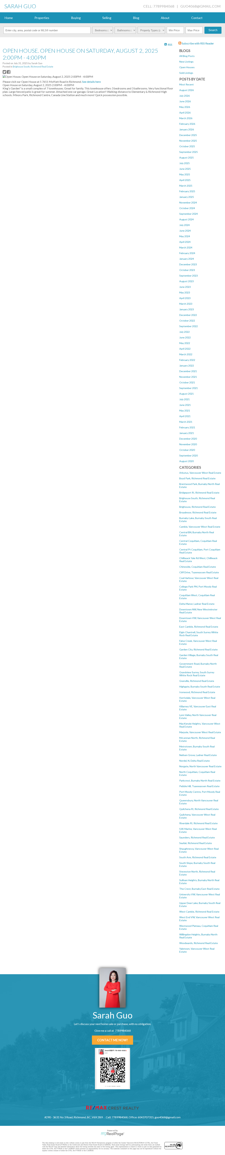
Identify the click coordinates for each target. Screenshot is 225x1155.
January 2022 (186, 365)
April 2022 (185, 348)
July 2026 (184, 95)
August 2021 (186, 393)
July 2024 (184, 224)
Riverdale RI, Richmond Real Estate (198, 823)
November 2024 (188, 202)
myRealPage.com (112, 1134)
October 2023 (187, 269)
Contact (196, 18)
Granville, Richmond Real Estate (196, 680)
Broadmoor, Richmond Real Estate (197, 512)
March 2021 (185, 421)
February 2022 (187, 359)
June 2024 (185, 230)
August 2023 (186, 281)
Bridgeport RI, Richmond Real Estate (199, 492)
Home (8, 18)
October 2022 (187, 320)
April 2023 (185, 298)
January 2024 (186, 258)
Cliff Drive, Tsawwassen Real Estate (199, 572)
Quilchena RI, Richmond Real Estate (199, 808)
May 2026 (184, 106)
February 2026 (187, 123)
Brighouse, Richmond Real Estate (197, 506)
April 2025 (185, 180)
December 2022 (188, 314)
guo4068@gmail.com (200, 6)
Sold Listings (186, 72)
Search (212, 30)
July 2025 (184, 163)
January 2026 (186, 129)
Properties (41, 18)
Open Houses (187, 67)
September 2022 (188, 326)
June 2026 (185, 101)
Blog (136, 18)
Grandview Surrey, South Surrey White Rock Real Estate (196, 674)
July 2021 (184, 399)
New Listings (186, 61)
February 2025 (187, 191)
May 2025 (184, 174)
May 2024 (184, 236)
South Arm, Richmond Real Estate (197, 857)
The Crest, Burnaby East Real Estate (199, 888)
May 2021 (184, 410)
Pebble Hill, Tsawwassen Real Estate (199, 786)
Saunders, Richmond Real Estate (197, 837)
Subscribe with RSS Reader (197, 43)
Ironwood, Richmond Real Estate (197, 692)
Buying (76, 18)
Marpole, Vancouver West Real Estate (200, 732)
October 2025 (187, 146)
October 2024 (187, 208)
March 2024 (185, 247)
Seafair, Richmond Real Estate (195, 843)
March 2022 (185, 354)
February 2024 (187, 253)
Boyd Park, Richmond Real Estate (197, 478)
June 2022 (185, 337)
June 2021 (185, 404)
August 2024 (186, 219)
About (165, 18)
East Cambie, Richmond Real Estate (198, 626)
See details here (91, 81)
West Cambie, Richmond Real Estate (199, 911)
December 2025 (188, 135)
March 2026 (185, 118)
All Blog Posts (187, 55)
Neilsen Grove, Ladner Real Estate (198, 755)
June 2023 (185, 286)
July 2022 (184, 331)
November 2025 (188, 140)
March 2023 (185, 303)
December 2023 (188, 264)
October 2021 (187, 382)
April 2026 (185, 112)
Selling (106, 18)
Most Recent (186, 84)
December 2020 (188, 438)
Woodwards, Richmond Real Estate (198, 943)
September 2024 (188, 213)
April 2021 (185, 416)
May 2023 (184, 292)
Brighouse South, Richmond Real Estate (33, 66)
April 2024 (185, 241)
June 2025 (185, 168)
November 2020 (188, 444)
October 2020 (187, 449)
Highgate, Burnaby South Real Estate (199, 686)
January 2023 (186, 309)
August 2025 (186, 157)
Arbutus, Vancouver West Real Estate (200, 472)
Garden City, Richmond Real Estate (198, 649)
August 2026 (186, 90)
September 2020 (188, 455)
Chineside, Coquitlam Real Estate (197, 566)
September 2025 (188, 151)
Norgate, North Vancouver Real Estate (200, 766)
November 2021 (188, 376)
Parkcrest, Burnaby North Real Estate (199, 780)
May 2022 (184, 343)
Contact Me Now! (112, 1040)
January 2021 (186, 432)
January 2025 (186, 196)
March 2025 (185, 185)
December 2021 (188, 371)
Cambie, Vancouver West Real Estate (199, 526)
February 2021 (187, 427)
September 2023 (188, 275)
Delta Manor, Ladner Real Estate (196, 603)
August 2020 (186, 461)
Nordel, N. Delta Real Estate (194, 760)
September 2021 (188, 388)
